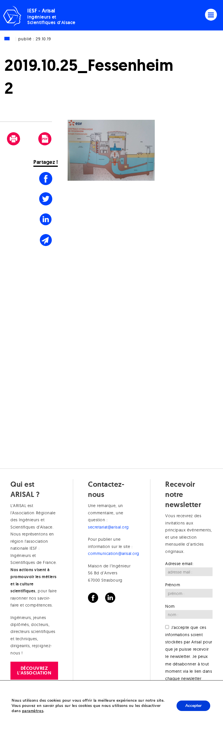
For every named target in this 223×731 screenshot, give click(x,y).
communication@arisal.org (113, 553)
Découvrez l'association (34, 670)
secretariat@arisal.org (108, 527)
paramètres (32, 711)
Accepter (193, 705)
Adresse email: (179, 563)
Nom (170, 606)
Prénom (172, 584)
